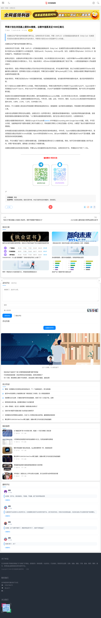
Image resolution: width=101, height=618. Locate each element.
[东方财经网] (50, 5)
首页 (2, 8)
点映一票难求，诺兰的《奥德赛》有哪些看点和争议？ (21, 406)
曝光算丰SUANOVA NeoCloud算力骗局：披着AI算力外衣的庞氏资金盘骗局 (28, 419)
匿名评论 (18, 316)
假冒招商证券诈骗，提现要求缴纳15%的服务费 (19, 402)
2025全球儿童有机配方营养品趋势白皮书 (84, 220)
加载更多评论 (49, 328)
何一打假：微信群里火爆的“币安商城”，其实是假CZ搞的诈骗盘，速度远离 (27, 378)
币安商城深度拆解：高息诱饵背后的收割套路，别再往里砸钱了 (23, 375)
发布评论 (7, 316)
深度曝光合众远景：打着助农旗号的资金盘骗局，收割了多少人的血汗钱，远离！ (30, 398)
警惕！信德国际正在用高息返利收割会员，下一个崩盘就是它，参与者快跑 (27, 389)
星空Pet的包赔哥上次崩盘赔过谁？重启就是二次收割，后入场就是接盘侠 (27, 393)
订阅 (27, 569)
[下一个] (99, 280)
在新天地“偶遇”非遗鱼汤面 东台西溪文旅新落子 (19, 411)
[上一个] (2, 280)
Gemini (47, 121)
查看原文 (7, 500)
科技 (6, 8)
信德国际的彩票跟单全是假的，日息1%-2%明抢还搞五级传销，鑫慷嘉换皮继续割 (30, 415)
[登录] (94, 3)
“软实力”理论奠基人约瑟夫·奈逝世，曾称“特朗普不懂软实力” (22, 220)
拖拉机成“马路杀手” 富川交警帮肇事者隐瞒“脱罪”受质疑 (21, 372)
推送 (30, 30)
